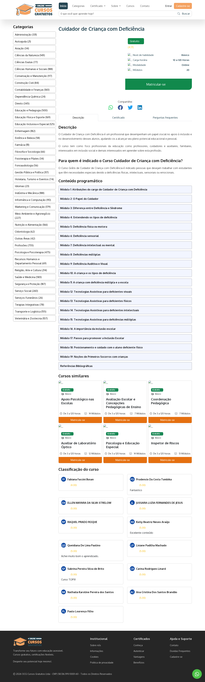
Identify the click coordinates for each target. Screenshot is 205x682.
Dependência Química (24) (30, 96)
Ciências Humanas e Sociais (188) (34, 69)
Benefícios (139, 662)
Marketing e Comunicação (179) (33, 206)
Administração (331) (26, 34)
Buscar (185, 13)
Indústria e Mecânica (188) (29, 193)
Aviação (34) (22, 48)
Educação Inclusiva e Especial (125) (35, 124)
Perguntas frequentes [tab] (165, 117)
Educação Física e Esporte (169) (32, 117)
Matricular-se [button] (156, 84)
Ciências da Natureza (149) (30, 55)
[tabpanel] (125, 374)
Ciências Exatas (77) (26, 62)
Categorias (78, 6)
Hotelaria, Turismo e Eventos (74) (34, 179)
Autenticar (139, 651)
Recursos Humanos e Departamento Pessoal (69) (30, 261)
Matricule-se (77, 420)
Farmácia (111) (22, 144)
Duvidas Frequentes (180, 651)
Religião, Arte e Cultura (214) (31, 270)
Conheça (138, 645)
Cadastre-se (176, 656)
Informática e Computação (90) (33, 199)
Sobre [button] (115, 6)
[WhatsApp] (197, 674)
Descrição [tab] (78, 117)
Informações (96, 651)
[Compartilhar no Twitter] (130, 107)
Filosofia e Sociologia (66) (30, 151)
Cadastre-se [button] (183, 6)
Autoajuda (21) (23, 41)
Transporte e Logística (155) (30, 311)
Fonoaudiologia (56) (26, 165)
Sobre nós (95, 645)
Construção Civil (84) (27, 82)
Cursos (130, 6)
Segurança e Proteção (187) (30, 284)
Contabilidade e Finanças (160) (32, 89)
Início (63, 6)
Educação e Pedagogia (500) (31, 110)
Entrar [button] (168, 6)
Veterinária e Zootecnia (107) (31, 318)
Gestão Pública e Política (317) (32, 172)
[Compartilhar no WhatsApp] (110, 107)
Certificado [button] (96, 6)
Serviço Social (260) (26, 290)
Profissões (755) (24, 245)
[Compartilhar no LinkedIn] (139, 107)
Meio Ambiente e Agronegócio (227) (32, 215)
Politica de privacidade (101, 662)
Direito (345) (22, 103)
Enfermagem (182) (25, 131)
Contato (145, 6)
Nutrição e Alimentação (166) (31, 224)
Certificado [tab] (118, 117)
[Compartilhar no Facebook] (120, 107)
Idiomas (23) (22, 186)
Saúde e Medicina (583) (28, 277)
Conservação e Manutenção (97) (33, 76)
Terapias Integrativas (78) (29, 304)
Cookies (94, 656)
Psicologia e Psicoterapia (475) (32, 252)
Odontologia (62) (25, 231)
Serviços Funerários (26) (29, 297)
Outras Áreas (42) (25, 238)
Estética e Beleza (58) (27, 138)
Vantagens (139, 656)
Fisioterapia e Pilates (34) (29, 158)
